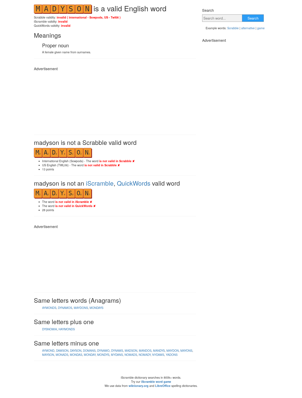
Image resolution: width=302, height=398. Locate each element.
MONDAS (76, 355)
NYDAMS (158, 355)
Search (253, 18)
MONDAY (90, 355)
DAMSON (62, 350)
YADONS (172, 355)
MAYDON (172, 350)
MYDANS (117, 355)
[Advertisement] (115, 101)
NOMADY (145, 355)
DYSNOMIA (49, 329)
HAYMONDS (67, 329)
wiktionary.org (139, 386)
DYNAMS (117, 350)
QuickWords (133, 183)
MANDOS (145, 350)
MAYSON (48, 355)
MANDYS (159, 350)
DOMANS (89, 350)
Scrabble (233, 28)
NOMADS (130, 355)
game (261, 28)
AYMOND (48, 350)
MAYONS (186, 350)
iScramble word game (156, 381)
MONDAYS (96, 308)
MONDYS (103, 355)
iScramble (100, 183)
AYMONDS (49, 308)
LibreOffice (163, 386)
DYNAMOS (65, 308)
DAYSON (75, 350)
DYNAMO (103, 350)
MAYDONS (81, 308)
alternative (248, 28)
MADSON (131, 350)
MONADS (62, 355)
